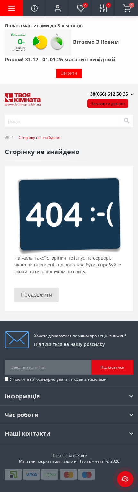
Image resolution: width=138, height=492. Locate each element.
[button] (57, 8)
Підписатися (112, 367)
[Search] (126, 121)
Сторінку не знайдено (39, 137)
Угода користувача (50, 379)
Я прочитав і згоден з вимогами (58, 379)
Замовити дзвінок (108, 103)
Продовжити (36, 294)
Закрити (69, 73)
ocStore (80, 455)
